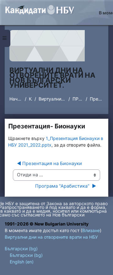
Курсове (30, 98)
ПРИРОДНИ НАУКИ (78, 98)
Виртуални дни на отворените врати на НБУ (52, 98)
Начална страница (15, 98)
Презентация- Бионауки (97, 98)
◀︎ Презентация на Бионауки (49, 163)
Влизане (91, 230)
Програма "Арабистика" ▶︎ (65, 186)
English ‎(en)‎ (22, 261)
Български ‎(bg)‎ (21, 248)
